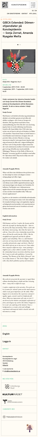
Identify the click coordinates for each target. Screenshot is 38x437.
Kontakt (25, 13)
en (36, 10)
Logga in (7, 341)
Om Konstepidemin (13, 13)
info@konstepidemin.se (12, 371)
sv (33, 10)
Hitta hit (5, 365)
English (6, 334)
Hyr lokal (33, 13)
